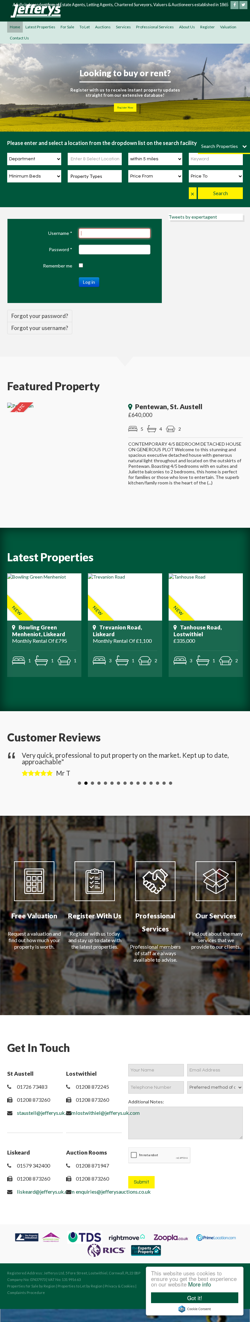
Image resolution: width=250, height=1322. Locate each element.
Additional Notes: (146, 1101)
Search (220, 193)
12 (151, 783)
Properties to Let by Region (80, 1286)
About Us (187, 26)
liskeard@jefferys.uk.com (46, 1191)
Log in (89, 282)
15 (170, 783)
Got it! (194, 1298)
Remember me (57, 265)
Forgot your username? (39, 327)
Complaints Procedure (26, 1292)
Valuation (228, 26)
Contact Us (19, 38)
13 (157, 783)
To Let (84, 26)
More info (199, 1284)
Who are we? (125, 107)
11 (144, 783)
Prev (17, 763)
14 (164, 783)
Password (60, 249)
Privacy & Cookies (120, 1286)
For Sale (67, 26)
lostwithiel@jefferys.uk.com (108, 1113)
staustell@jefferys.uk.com (46, 1113)
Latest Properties (40, 26)
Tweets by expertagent (193, 217)
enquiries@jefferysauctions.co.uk (113, 1191)
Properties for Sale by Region (31, 1286)
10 (138, 783)
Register (207, 26)
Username (60, 233)
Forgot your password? (39, 315)
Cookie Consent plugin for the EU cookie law (194, 1309)
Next (233, 763)
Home (15, 26)
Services (123, 26)
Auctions (103, 26)
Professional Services (155, 26)
